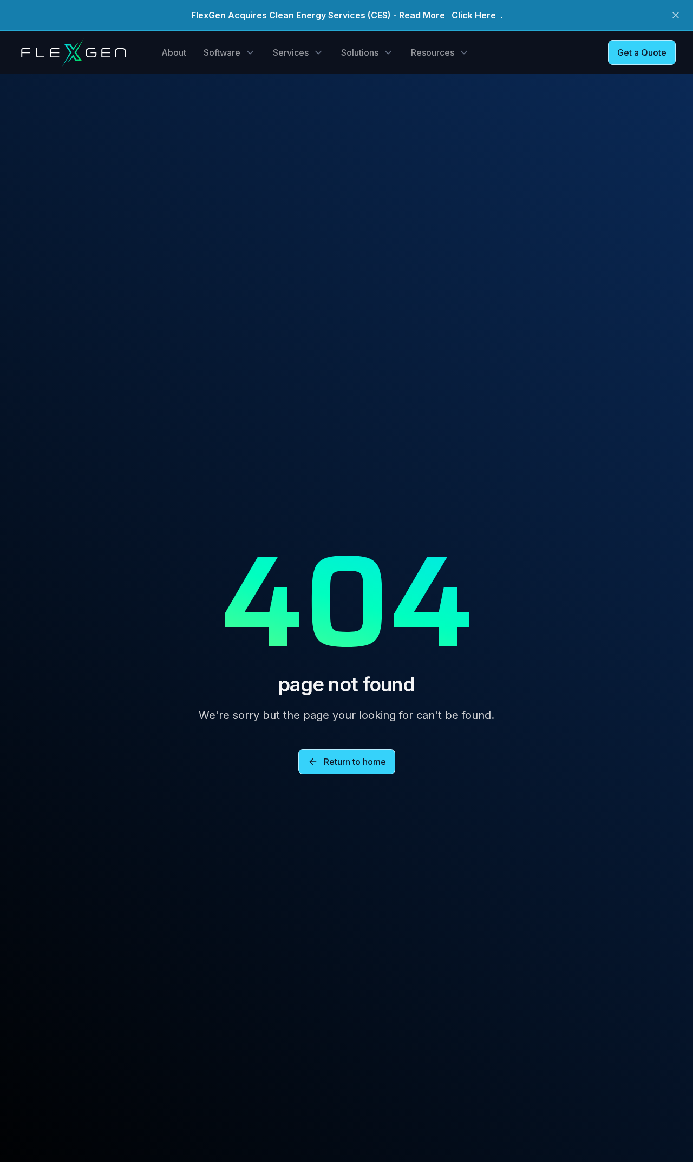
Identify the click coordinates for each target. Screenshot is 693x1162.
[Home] (73, 52)
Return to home (355, 761)
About (173, 52)
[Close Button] (676, 15)
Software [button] (222, 52)
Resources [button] (432, 52)
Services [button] (291, 52)
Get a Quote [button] (641, 52)
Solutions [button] (359, 52)
